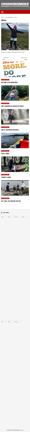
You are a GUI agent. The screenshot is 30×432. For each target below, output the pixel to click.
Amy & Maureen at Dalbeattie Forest (12, 106)
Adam (25, 59)
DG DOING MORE (5, 79)
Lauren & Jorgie (6, 177)
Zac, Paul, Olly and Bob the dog (11, 201)
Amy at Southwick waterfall (10, 130)
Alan (4, 59)
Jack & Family (5, 154)
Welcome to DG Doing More (9, 82)
